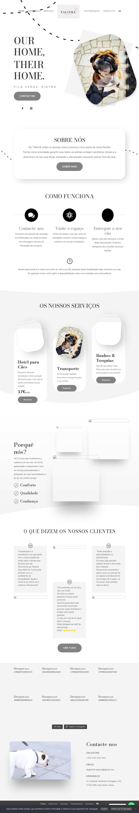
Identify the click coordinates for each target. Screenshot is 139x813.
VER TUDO (69, 648)
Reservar (28, 399)
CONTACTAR (27, 96)
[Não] (135, 809)
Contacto (109, 11)
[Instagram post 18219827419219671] (55, 708)
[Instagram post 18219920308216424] (55, 680)
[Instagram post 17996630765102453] (83, 680)
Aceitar (104, 809)
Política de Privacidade (121, 809)
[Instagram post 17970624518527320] (111, 680)
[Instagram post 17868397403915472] (27, 680)
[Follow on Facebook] (22, 108)
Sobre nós (34, 11)
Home (21, 11)
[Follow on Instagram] (31, 108)
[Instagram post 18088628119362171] (111, 708)
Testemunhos (92, 11)
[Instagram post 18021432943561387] (83, 708)
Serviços (48, 11)
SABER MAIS (69, 166)
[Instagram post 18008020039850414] (27, 708)
